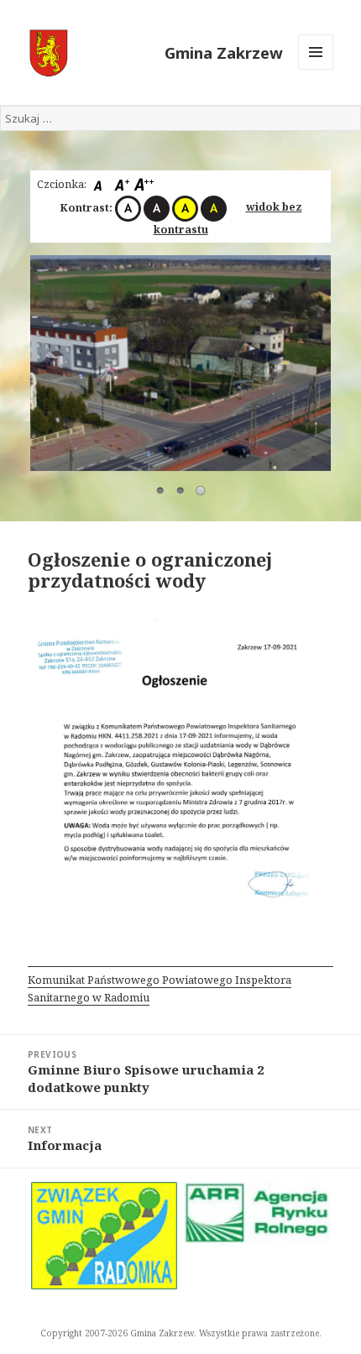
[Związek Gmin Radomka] (104, 1235)
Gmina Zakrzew (224, 52)
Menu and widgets (316, 69)
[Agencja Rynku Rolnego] (256, 1213)
